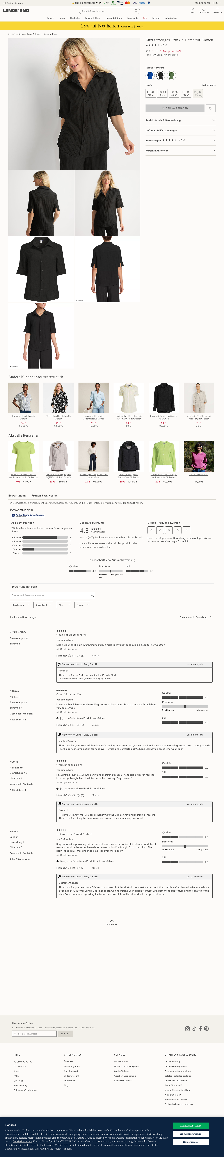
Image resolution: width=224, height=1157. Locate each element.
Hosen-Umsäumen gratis (126, 1066)
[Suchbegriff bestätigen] (136, 11)
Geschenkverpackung (125, 1075)
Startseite (12, 34)
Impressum (69, 1080)
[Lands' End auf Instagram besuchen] (187, 1029)
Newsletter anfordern (22, 1023)
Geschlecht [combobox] (41, 604)
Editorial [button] (156, 17)
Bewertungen (17, 495)
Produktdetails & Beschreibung (163, 120)
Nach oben (112, 924)
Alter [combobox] (61, 604)
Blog (66, 1085)
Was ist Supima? (173, 1094)
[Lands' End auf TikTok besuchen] (193, 1029)
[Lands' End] (16, 11)
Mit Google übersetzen (67, 649)
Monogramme (121, 1061)
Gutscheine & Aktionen (176, 1080)
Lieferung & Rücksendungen (161, 130)
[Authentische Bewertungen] (28, 516)
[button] (151, 530)
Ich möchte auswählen (190, 1134)
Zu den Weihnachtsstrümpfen (179, 1104)
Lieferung (18, 1080)
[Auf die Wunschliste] (211, 108)
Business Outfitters (123, 1080)
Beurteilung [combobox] (18, 604)
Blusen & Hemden (34, 34)
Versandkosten (171, 54)
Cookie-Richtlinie (22, 1141)
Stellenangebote (72, 1066)
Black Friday (173, 1085)
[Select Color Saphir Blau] (150, 75)
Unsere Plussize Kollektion (177, 1090)
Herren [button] (62, 17)
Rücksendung (20, 1085)
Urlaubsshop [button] (171, 17)
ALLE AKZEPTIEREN (190, 1126)
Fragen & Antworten (157, 150)
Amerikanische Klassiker (176, 1099)
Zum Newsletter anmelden (178, 1071)
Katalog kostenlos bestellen (178, 1075)
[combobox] (202, 617)
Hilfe (215, 3)
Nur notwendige (191, 1142)
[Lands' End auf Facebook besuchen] (199, 1029)
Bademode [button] (132, 17)
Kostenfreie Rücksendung (112, 3)
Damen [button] (50, 17)
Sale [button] (145, 17)
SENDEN (65, 1033)
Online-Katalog (14, 3)
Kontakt (17, 1071)
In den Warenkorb (175, 108)
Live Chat (21, 1066)
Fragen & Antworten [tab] (44, 495)
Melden (95, 655)
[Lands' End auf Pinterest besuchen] (205, 1029)
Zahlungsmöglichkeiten (25, 1090)
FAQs (16, 1075)
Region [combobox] (80, 604)
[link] (98, 530)
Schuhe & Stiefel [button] (93, 17)
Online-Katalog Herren (176, 1066)
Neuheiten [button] (75, 17)
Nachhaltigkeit (71, 1071)
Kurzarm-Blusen (51, 34)
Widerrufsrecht (71, 1075)
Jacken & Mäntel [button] (114, 17)
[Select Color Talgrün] (171, 75)
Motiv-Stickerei (121, 1071)
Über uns (68, 1061)
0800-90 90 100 (202, 3)
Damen (21, 34)
